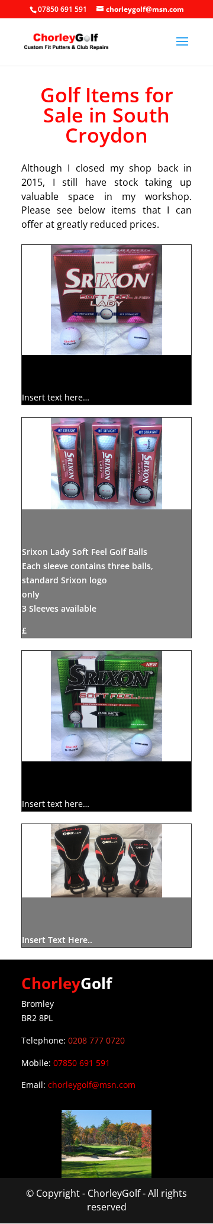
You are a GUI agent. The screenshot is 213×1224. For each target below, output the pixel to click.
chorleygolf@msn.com (91, 1084)
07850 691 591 (81, 1062)
